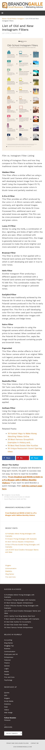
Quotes (6, 692)
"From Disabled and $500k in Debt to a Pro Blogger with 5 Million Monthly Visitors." (22, 480)
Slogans (8, 565)
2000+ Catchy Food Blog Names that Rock (19, 616)
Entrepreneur (8, 657)
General (7, 666)
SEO (5, 695)
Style (6, 707)
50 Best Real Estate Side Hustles (16, 624)
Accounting (8, 640)
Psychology (8, 680)
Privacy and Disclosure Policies (17, 743)
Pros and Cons (10, 577)
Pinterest (7, 720)
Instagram (20, 18)
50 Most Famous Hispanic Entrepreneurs (19, 541)
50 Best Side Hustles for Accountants (17, 622)
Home (4, 18)
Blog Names (9, 574)
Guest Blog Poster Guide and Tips (15, 499)
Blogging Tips (9, 646)
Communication (10, 568)
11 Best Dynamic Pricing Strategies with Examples (21, 619)
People (6, 674)
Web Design (8, 712)
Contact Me (35, 743)
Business (7, 648)
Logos (6, 668)
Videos (6, 710)
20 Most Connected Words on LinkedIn (17, 497)
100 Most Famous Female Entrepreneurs (18, 627)
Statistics (8, 571)
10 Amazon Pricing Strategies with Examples (21, 539)
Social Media (12, 18)
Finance (7, 663)
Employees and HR (11, 654)
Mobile (6, 671)
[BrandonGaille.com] (22, 5)
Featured (7, 660)
